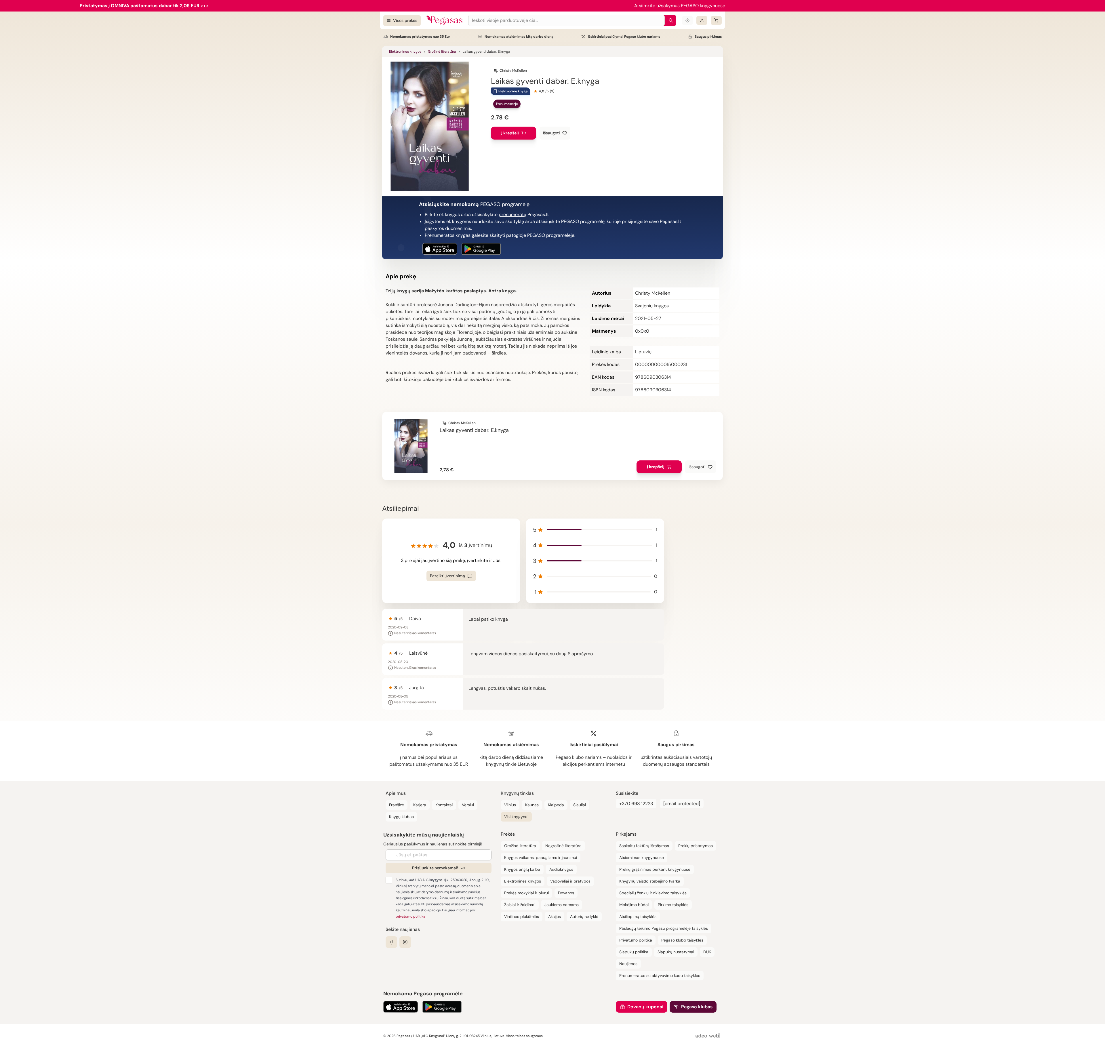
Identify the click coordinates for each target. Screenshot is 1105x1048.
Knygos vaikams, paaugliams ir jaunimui (540, 857)
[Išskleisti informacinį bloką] (687, 20)
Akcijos (554, 916)
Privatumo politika (635, 940)
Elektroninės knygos (405, 51)
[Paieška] (669, 20)
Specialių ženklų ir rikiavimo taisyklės (653, 892)
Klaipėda (556, 804)
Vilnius (510, 804)
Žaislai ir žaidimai (519, 904)
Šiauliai (579, 804)
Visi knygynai (516, 816)
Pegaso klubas (696, 1007)
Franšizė (396, 804)
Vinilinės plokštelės (521, 916)
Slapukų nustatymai (676, 951)
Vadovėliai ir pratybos (570, 881)
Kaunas (532, 804)
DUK (707, 951)
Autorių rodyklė (584, 916)
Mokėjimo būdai (634, 904)
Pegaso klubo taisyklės (682, 940)
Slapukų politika (633, 951)
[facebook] (391, 942)
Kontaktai (444, 804)
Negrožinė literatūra (563, 845)
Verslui (468, 804)
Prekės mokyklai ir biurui (526, 892)
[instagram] (405, 942)
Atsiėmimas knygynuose (641, 857)
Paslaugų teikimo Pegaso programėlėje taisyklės (663, 928)
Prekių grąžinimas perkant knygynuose (654, 869)
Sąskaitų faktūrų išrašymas (644, 845)
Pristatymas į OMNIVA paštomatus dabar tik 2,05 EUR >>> (144, 6)
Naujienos (628, 963)
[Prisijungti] (701, 20)
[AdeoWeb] (708, 1036)
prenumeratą (512, 214)
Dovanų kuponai (645, 1007)
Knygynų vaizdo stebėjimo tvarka (649, 881)
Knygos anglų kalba (522, 869)
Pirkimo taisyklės (673, 904)
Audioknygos (561, 869)
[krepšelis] (716, 20)
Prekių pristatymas (695, 845)
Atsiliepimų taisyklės (637, 916)
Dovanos (566, 892)
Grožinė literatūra (442, 51)
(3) (552, 91)
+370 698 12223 (636, 804)
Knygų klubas (401, 816)
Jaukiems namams (561, 904)
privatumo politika (410, 916)
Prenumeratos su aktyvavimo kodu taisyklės (659, 975)
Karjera (419, 804)
